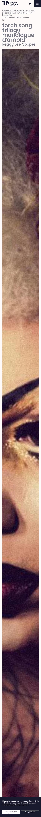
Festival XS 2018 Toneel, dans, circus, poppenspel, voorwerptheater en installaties (18, 13)
